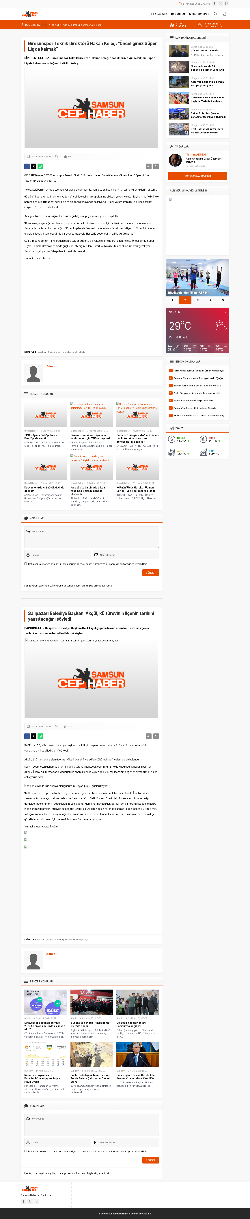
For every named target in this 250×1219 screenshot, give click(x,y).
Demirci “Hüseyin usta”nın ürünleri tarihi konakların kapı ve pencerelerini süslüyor (137, 438)
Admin (50, 366)
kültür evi (41, 939)
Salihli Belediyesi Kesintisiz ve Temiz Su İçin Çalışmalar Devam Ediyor (90, 1078)
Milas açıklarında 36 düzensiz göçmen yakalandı (75, 24)
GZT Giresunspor (52, 351)
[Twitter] (220, 3)
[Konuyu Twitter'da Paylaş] (33, 166)
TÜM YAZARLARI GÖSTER (198, 175)
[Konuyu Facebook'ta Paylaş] (27, 166)
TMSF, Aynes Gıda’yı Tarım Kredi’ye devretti (40, 436)
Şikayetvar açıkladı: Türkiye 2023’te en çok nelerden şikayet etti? (44, 1026)
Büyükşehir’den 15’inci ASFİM (187, 292)
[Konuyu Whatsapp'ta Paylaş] (40, 166)
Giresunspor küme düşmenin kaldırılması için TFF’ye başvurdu (90, 436)
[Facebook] (214, 3)
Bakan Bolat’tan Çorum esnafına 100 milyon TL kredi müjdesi (208, 117)
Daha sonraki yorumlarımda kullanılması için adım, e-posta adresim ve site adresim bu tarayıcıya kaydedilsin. (88, 563)
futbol (40, 351)
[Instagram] (226, 3)
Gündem (28, 1018)
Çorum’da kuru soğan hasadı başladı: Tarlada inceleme (208, 99)
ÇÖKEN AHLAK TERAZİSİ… (206, 50)
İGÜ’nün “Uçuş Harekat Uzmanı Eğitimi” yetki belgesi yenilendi (135, 489)
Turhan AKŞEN (196, 154)
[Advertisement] (91, 303)
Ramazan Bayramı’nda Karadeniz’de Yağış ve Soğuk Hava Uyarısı (42, 1078)
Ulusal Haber (31, 430)
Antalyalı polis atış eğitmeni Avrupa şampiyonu (208, 83)
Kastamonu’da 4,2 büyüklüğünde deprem (44, 489)
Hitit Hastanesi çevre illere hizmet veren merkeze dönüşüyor (207, 132)
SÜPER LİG (80, 351)
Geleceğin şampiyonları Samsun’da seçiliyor (131, 1024)
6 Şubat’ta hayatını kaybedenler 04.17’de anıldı (90, 1024)
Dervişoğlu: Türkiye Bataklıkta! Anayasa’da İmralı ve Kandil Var (136, 1076)
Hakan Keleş (68, 351)
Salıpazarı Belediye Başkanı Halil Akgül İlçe (67, 939)
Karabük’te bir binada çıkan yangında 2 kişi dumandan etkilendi (87, 491)
